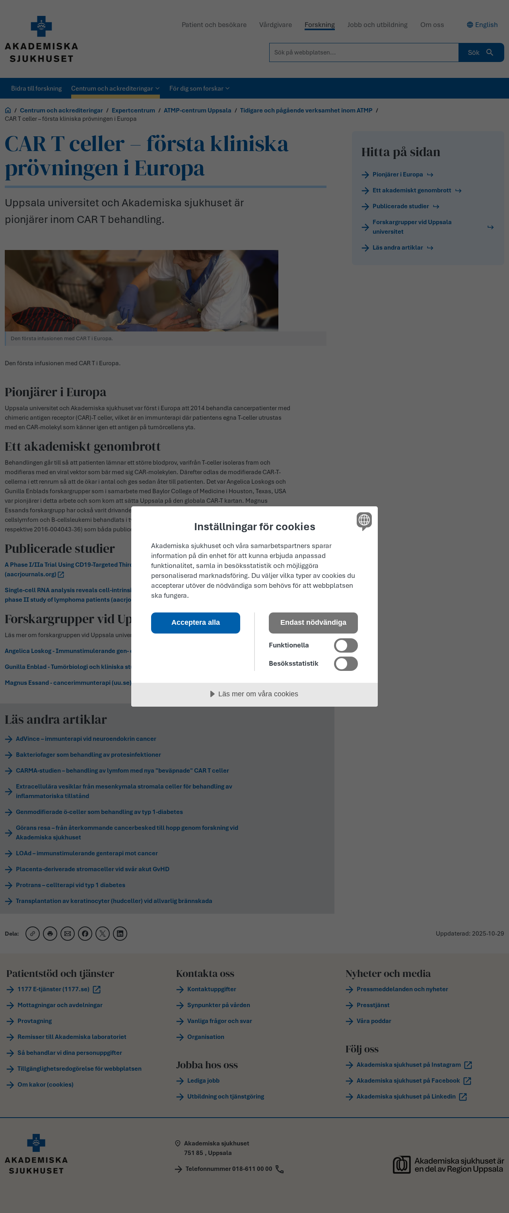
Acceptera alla (195, 622)
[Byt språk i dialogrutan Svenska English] (363, 521)
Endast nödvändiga (313, 622)
